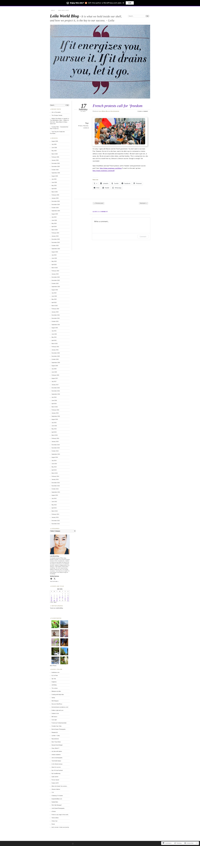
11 (51, 597)
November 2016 (56, 391)
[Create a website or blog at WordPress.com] (73, 844)
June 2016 (54, 400)
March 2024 (55, 229)
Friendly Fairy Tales (57, 726)
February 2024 (55, 232)
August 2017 (55, 378)
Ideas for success (56, 767)
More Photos (53, 665)
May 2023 (54, 261)
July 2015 (54, 422)
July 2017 (54, 381)
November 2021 (56, 318)
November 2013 (56, 485)
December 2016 (56, 387)
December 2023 (56, 239)
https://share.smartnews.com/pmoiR (103, 170)
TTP (53, 792)
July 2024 (54, 217)
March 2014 (55, 473)
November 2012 (56, 523)
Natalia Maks (55, 802)
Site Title (54, 678)
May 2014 (54, 466)
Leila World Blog (64, 16)
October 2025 (55, 169)
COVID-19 (86, 128)
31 (68, 600)
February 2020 (55, 375)
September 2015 (56, 416)
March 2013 (55, 511)
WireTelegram (55, 700)
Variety (53, 697)
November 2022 (56, 280)
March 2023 (55, 267)
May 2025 (54, 185)
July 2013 (54, 498)
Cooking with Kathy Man (58, 694)
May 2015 (54, 428)
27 (57, 600)
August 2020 (55, 365)
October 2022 (55, 283)
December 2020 (56, 353)
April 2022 (54, 302)
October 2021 (55, 321)
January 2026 (55, 160)
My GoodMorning (56, 773)
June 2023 (54, 258)
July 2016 (54, 397)
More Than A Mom (56, 742)
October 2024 (55, 207)
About (53, 10)
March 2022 (55, 305)
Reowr (53, 824)
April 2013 (54, 508)
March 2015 (55, 435)
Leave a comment (143, 111)
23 (65, 598)
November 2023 (56, 242)
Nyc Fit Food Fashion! (57, 770)
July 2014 (54, 460)
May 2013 (54, 504)
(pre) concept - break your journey (60, 827)
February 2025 (55, 195)
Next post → (143, 203)
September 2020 (56, 362)
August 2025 (55, 176)
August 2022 (55, 289)
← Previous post (98, 203)
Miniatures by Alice (56, 691)
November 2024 (56, 204)
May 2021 (54, 337)
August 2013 (55, 495)
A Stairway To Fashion (57, 795)
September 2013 (56, 492)
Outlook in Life (55, 713)
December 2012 (56, 520)
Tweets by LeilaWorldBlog (56, 608)
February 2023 (55, 270)
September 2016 (56, 394)
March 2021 (55, 343)
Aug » (55, 602)
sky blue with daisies (57, 751)
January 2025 (55, 198)
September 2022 (56, 286)
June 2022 (54, 296)
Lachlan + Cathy (56, 735)
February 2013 (55, 514)
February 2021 (55, 346)
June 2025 (54, 182)
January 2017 (55, 384)
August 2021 (55, 327)
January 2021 (55, 349)
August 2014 (55, 457)
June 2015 (54, 425)
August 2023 (55, 251)
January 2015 (55, 441)
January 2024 (55, 236)
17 (68, 597)
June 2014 (54, 463)
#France (80, 125)
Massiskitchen (55, 738)
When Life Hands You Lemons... (60, 786)
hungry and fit (55, 783)
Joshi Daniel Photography (58, 808)
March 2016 (55, 406)
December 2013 (56, 482)
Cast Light (54, 719)
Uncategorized (115, 111)
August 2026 (55, 141)
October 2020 (55, 359)
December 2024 (56, 201)
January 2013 (55, 517)
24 (68, 598)
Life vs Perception (56, 112)
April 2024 (54, 226)
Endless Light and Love (57, 710)
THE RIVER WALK (56, 761)
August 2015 (55, 419)
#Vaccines (85, 125)
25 (51, 600)
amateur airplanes (56, 754)
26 (54, 600)
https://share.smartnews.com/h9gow (111, 168)
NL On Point (55, 675)
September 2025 (56, 172)
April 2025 (54, 188)
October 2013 (55, 488)
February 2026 (55, 157)
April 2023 (54, 264)
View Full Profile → (54, 581)
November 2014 (56, 447)
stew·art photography (57, 757)
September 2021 (56, 324)
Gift (129, 3)
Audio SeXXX (55, 776)
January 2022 (55, 312)
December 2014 (56, 444)
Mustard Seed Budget (57, 745)
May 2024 (54, 223)
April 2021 (54, 340)
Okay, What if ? (55, 748)
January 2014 (55, 479)
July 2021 (54, 330)
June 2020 (54, 372)
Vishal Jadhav (55, 817)
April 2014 (54, 470)
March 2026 (55, 154)
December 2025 (56, 163)
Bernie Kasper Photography (59, 729)
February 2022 (55, 308)
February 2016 (55, 410)
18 (51, 598)
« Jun (51, 602)
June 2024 (54, 220)
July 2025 (54, 179)
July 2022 (54, 293)
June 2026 (54, 147)
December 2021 (56, 315)
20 (57, 598)
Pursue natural (55, 779)
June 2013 (54, 501)
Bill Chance (54, 716)
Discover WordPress (57, 704)
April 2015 (54, 432)
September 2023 (56, 248)
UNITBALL (54, 685)
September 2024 (56, 210)
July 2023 (54, 255)
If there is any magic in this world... (60, 814)
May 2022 (54, 299)
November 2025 (56, 166)
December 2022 (56, 277)
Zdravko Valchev (56, 789)
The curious (55, 688)
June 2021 (54, 334)
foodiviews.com (55, 672)
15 (62, 597)
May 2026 (54, 150)
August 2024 (55, 214)
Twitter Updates (57, 605)
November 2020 (56, 356)
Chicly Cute (54, 821)
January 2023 (55, 274)
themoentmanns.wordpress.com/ (60, 707)
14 (59, 597)
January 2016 (55, 413)
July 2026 (54, 144)
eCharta (54, 811)
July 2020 (54, 368)
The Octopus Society (57, 115)
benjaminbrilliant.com (57, 798)
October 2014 (55, 451)
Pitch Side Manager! (57, 805)
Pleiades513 (55, 732)
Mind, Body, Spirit (63, 10)
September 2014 (56, 454)
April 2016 (54, 403)
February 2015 (55, 438)
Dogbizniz (54, 681)
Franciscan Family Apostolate (59, 722)
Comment (143, 236)
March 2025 (55, 191)
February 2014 (55, 476)
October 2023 (55, 245)
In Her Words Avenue (57, 764)
